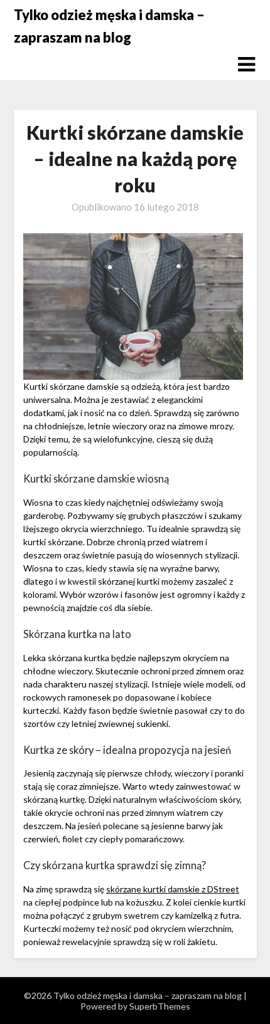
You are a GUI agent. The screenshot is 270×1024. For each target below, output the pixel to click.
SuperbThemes (159, 1006)
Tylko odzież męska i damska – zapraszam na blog (109, 26)
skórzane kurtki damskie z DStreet (172, 889)
